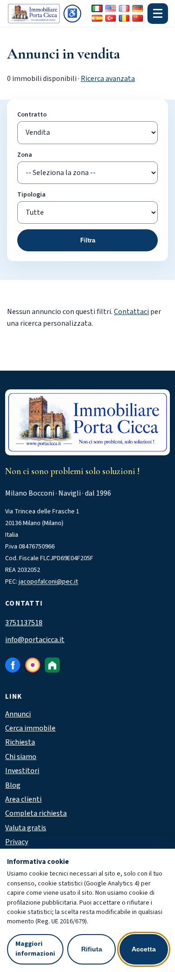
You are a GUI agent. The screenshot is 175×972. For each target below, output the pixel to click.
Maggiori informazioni (35, 949)
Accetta (144, 949)
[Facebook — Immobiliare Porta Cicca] (12, 665)
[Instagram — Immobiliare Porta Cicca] (32, 665)
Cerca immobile (30, 728)
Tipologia (31, 194)
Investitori (22, 771)
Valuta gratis (25, 828)
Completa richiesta (36, 813)
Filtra (87, 240)
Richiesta (20, 742)
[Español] (97, 18)
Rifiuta (91, 949)
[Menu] (157, 13)
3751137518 (23, 623)
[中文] (137, 18)
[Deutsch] (137, 8)
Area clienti (23, 799)
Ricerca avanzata (108, 78)
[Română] (124, 18)
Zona (24, 154)
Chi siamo (20, 757)
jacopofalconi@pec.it (48, 581)
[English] (110, 8)
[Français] (124, 8)
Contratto (32, 114)
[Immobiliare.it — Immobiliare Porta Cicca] (52, 665)
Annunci (18, 714)
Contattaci (131, 312)
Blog (13, 785)
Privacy (16, 842)
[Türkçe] (110, 18)
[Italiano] (97, 8)
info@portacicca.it (34, 640)
